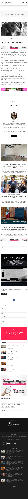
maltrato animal (21, 99)
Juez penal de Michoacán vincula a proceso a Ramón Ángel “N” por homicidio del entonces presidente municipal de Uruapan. (14, 468)
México (9, 404)
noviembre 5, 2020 (8, 14)
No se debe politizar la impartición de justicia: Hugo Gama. (14, 197)
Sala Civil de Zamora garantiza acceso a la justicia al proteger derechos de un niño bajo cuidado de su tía (14, 480)
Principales (3, 316)
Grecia (14, 99)
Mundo (22, 14)
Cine (2, 318)
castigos (9, 99)
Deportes (2, 311)
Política (2, 313)
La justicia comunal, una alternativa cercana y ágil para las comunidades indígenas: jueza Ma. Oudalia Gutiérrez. (14, 474)
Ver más (14, 135)
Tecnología (3, 308)
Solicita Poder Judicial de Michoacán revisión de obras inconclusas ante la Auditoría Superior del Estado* (14, 166)
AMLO (3, 406)
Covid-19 (18, 404)
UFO (2, 323)
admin (17, 14)
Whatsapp (7, 406)
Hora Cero (18, 162)
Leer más (4, 293)
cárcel (4, 99)
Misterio (12, 406)
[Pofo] (8, 2)
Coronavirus (4, 404)
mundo (13, 101)
